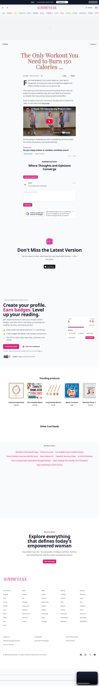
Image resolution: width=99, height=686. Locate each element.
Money (43, 610)
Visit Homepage (49, 561)
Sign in (40, 351)
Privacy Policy (70, 641)
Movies (63, 610)
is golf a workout (85, 456)
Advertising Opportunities (11, 641)
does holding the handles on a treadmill (70, 460)
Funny (5, 602)
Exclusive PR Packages (42, 641)
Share (73, 76)
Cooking (75, 13)
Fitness (63, 598)
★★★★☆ (93, 44)
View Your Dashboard (32, 346)
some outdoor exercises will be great (22, 456)
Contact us (6, 637)
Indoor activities (28, 154)
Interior (43, 606)
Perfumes (64, 614)
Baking (63, 590)
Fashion (44, 598)
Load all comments (30, 177)
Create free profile (11, 346)
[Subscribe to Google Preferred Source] (34, 214)
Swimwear (83, 617)
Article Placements (72, 637)
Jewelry (63, 606)
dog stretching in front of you (49, 465)
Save (64, 76)
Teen (4, 621)
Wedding (35, 13)
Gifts (62, 602)
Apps (24, 590)
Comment (27, 205)
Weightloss (49, 13)
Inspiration (25, 606)
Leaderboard (71, 337)
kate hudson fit (46, 456)
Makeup (9, 13)
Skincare (25, 617)
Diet (4, 598)
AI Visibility (38, 637)
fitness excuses (46, 452)
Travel (24, 621)
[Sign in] (96, 7)
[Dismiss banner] (73, 211)
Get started (90, 337)
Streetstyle (64, 617)
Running (68, 13)
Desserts (82, 594)
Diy (23, 598)
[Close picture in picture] (78, 673)
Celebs (56, 13)
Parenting (44, 614)
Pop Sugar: (46, 103)
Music (29, 13)
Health (5, 606)
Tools (4, 625)
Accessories (82, 13)
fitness (5, 44)
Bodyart (5, 594)
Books (24, 594)
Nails (4, 614)
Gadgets (25, 602)
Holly (26, 76)
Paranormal (22, 13)
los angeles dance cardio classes (69, 452)
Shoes (62, 13)
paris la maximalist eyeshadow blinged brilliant (31, 460)
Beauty (42, 13)
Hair (81, 602)
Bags (3, 13)
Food (81, 598)
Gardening (44, 602)
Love (15, 13)
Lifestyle (90, 13)
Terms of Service (8, 644)
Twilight (44, 621)
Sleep (43, 617)
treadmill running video (66, 456)
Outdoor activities (39, 154)
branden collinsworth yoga (27, 452)
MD (42, 76)
